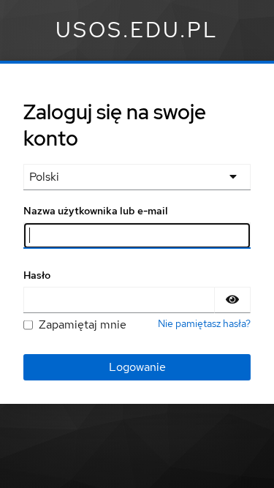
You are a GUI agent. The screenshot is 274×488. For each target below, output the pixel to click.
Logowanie (137, 367)
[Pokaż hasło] (232, 300)
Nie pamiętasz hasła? (204, 323)
